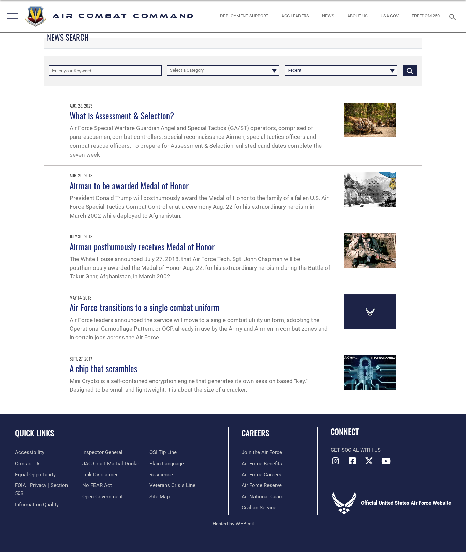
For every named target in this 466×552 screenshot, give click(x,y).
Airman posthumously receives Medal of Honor (142, 246)
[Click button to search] (410, 70)
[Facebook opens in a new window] (352, 461)
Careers (255, 433)
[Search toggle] (454, 16)
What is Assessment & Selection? (122, 115)
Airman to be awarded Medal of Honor (129, 185)
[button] (11, 16)
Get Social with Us (356, 450)
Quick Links (34, 433)
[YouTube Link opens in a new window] (386, 461)
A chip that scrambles (103, 368)
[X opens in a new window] (369, 461)
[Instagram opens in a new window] (336, 461)
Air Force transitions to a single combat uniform (144, 307)
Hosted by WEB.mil (233, 523)
